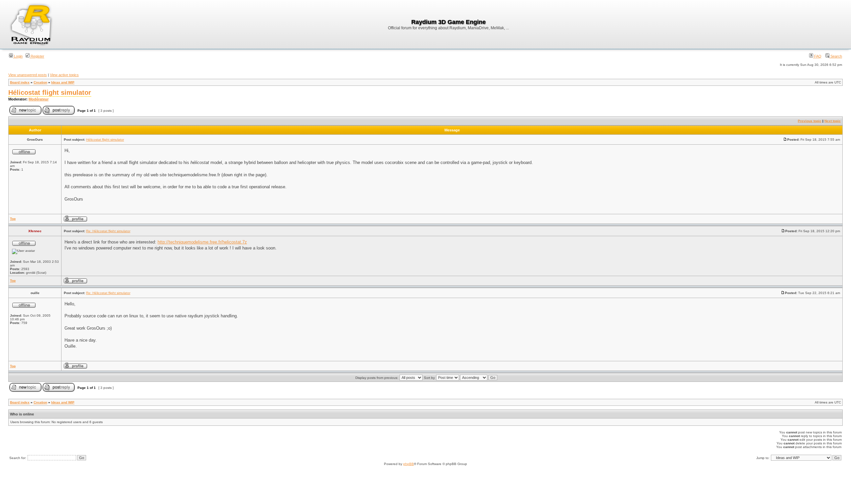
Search (835, 56)
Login (18, 56)
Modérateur (39, 99)
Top (13, 219)
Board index (20, 82)
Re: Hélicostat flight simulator (108, 231)
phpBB (408, 464)
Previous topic (809, 121)
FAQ (817, 56)
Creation (40, 82)
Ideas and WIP (62, 82)
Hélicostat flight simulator (49, 92)
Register (37, 56)
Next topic (832, 121)
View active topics (64, 75)
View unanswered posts (27, 75)
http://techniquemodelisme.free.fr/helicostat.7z (202, 242)
